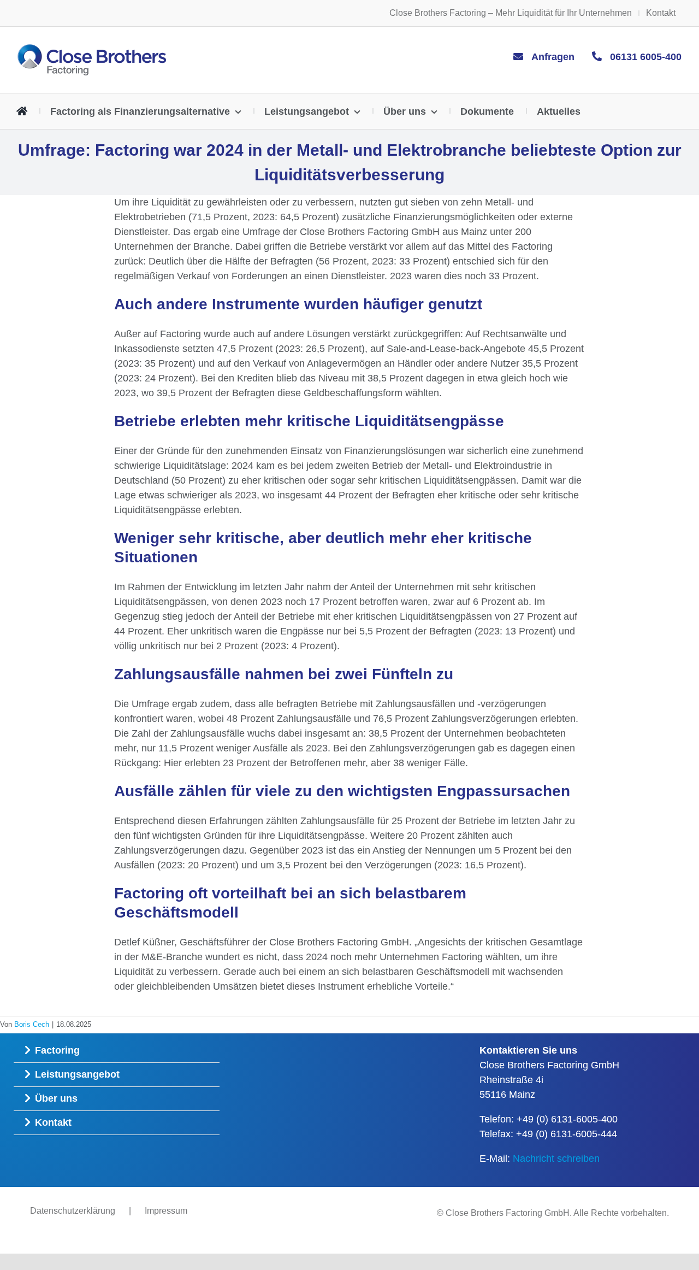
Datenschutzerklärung (72, 1210)
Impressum (166, 1210)
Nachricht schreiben (556, 1158)
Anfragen (552, 56)
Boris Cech (31, 1024)
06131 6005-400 (646, 56)
